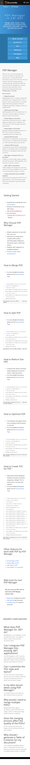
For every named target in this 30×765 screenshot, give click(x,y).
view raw (24, 301)
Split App (9, 600)
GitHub (5, 302)
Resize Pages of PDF (12, 563)
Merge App (10, 598)
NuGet (13, 204)
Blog (17, 58)
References (17, 50)
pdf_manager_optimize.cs (9, 454)
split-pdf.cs (6, 348)
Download (18, 42)
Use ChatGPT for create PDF (15, 567)
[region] (15, 291)
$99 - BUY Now (18, 38)
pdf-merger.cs (7, 301)
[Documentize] (11, 2)
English (27, 2)
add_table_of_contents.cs (9, 537)
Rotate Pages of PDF (13, 561)
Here (8, 204)
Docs (17, 46)
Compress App (11, 602)
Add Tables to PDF (12, 565)
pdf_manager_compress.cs (10, 402)
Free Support (18, 54)
